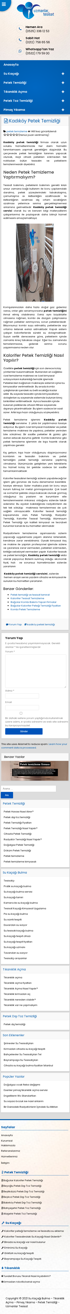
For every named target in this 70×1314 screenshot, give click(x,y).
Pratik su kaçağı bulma (17, 886)
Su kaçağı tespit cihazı (17, 936)
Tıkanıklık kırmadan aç (17, 994)
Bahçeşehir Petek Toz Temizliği (22, 1208)
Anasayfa (11, 64)
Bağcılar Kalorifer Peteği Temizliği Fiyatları (36, 605)
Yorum (10, 651)
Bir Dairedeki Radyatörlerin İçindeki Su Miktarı (31, 1107)
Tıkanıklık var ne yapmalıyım (20, 1005)
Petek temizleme (14, 856)
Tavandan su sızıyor (16, 953)
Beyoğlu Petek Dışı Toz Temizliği (22, 1186)
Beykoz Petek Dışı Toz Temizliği (21, 1197)
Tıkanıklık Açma (15, 92)
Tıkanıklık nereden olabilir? (20, 999)
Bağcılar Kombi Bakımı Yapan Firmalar (34, 602)
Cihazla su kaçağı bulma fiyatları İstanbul (28, 1065)
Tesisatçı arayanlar (15, 958)
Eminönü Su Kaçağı (15, 1247)
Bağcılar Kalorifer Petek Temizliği (23, 1180)
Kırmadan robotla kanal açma (21, 1282)
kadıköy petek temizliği (41, 624)
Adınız (9, 690)
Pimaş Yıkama (14, 110)
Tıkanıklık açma (13, 977)
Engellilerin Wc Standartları (20, 1096)
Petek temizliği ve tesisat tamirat (30, 595)
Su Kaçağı (11, 73)
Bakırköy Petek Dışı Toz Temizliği (22, 1202)
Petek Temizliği (15, 82)
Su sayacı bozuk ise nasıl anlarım (23, 1101)
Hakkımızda (8, 1145)
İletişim (5, 1163)
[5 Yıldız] (16, 134)
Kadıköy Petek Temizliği (34, 121)
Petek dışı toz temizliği (17, 817)
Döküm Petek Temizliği (17, 850)
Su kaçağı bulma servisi (18, 891)
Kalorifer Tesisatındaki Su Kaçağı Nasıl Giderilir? (32, 1236)
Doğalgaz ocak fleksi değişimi (22, 1084)
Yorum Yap (15, 624)
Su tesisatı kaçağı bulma (18, 930)
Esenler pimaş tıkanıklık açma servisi (26, 1090)
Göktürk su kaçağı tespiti (19, 1253)
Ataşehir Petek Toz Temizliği (20, 1213)
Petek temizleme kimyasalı (20, 861)
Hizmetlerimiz (9, 1156)
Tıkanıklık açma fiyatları (18, 983)
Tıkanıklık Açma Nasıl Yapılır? (21, 988)
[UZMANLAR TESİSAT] (35, 18)
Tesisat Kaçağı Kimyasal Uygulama (25, 908)
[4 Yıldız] (13, 134)
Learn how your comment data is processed (34, 746)
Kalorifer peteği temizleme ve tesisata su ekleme (34, 1231)
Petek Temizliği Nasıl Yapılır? (21, 828)
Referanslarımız (10, 1151)
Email (8, 702)
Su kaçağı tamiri (13, 897)
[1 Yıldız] (4, 134)
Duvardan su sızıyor (15, 925)
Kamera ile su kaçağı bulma (21, 903)
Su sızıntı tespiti (13, 919)
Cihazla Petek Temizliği (18, 834)
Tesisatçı (9, 880)
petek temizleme (17, 131)
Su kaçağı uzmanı (14, 947)
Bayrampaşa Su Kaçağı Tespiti (22, 1259)
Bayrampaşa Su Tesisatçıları (21, 1060)
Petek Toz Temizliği (18, 101)
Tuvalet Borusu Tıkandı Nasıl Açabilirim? (27, 1276)
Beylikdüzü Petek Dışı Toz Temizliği (23, 1191)
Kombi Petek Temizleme (25, 609)
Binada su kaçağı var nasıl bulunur (25, 1242)
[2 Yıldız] (7, 134)
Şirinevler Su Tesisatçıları (18, 1043)
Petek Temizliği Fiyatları (18, 822)
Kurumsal (7, 1140)
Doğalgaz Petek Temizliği (19, 845)
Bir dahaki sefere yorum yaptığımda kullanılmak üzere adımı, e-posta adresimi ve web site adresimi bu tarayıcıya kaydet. (36, 721)
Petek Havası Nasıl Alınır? (19, 811)
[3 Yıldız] (10, 134)
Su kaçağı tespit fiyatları (18, 942)
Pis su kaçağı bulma (16, 914)
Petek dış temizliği (14, 1024)
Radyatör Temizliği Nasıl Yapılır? (23, 839)
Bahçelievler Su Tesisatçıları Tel (22, 1054)
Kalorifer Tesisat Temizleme (27, 598)
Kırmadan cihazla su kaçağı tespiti (24, 1049)
